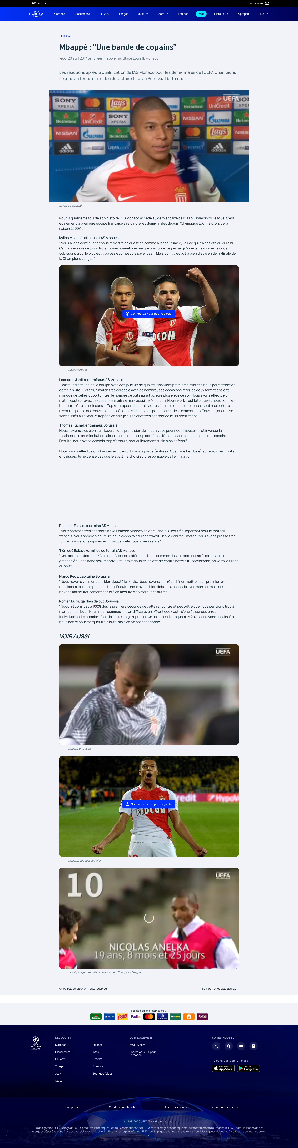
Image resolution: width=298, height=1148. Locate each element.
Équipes (97, 1045)
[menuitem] (60, 14)
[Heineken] (96, 1016)
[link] (59, 14)
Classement (62, 1052)
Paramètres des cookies (225, 1107)
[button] (143, 14)
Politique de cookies (174, 1107)
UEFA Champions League (36, 14)
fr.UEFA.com (137, 1045)
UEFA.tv (60, 1059)
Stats (58, 1080)
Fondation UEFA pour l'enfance (143, 1053)
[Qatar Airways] (202, 1016)
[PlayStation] (109, 1016)
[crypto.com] (162, 1016)
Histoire (97, 1059)
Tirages (60, 1066)
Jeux (58, 1073)
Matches (60, 1045)
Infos (95, 1052)
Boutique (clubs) (103, 1073)
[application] (149, 146)
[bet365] (175, 1016)
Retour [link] (66, 35)
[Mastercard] (149, 1016)
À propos (97, 1066)
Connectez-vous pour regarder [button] (151, 313)
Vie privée (73, 1107)
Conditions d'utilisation (123, 1107)
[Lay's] (122, 1016)
